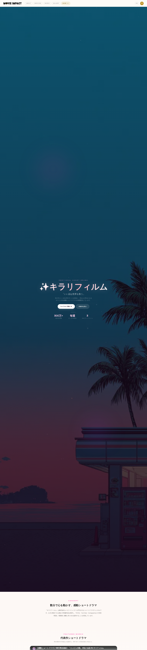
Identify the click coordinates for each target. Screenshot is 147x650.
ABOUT (28, 3)
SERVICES (37, 3)
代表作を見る (83, 306)
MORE (66, 3)
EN (137, 3)
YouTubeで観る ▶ (66, 306)
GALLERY (56, 3)
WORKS (47, 3)
